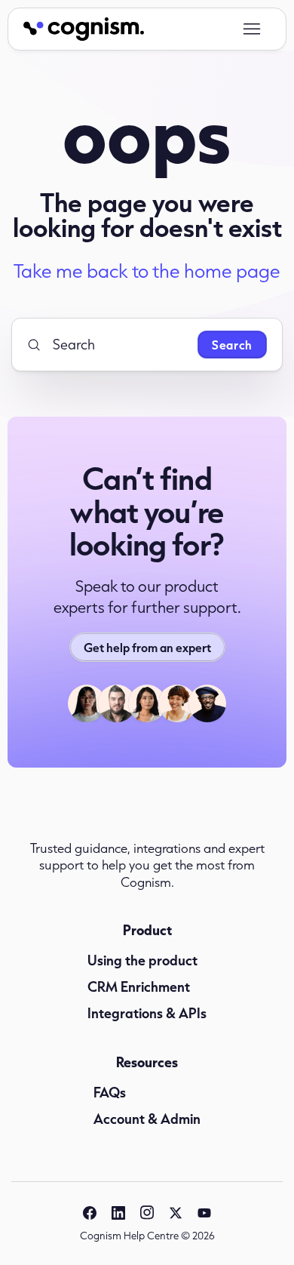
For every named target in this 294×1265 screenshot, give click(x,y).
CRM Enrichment (138, 986)
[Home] (83, 29)
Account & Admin (147, 1119)
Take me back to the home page (147, 271)
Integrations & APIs (147, 1013)
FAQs (109, 1092)
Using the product (142, 960)
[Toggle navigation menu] (251, 29)
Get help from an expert (147, 647)
